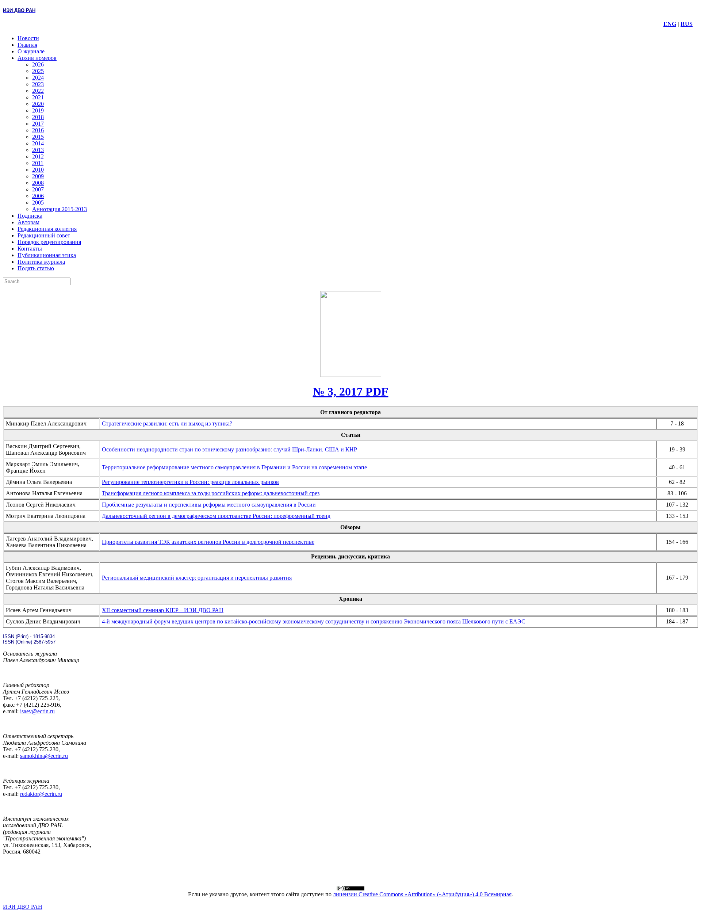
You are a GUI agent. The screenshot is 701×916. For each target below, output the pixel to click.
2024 (38, 78)
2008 (38, 183)
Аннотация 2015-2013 (59, 209)
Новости (28, 38)
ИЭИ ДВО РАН (22, 907)
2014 (38, 143)
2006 (38, 196)
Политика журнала (41, 262)
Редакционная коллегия (47, 229)
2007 (38, 189)
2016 (38, 130)
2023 (38, 84)
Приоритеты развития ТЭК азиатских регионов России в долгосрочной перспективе (208, 542)
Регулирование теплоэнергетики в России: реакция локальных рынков (190, 482)
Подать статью (36, 268)
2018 (38, 117)
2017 (38, 124)
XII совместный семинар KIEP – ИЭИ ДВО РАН (162, 610)
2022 (38, 91)
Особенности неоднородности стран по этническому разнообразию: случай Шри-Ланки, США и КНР (229, 449)
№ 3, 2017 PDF (350, 391)
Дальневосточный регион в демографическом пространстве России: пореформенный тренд (216, 516)
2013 (38, 150)
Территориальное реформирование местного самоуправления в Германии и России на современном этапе (234, 467)
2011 (37, 163)
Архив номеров (37, 58)
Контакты (30, 248)
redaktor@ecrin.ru (41, 794)
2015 (38, 137)
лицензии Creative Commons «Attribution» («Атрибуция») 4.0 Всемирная (422, 894)
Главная (27, 45)
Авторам (28, 222)
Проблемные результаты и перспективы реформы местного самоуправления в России (209, 504)
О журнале (31, 51)
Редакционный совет (44, 235)
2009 (38, 176)
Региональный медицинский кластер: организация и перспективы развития (197, 578)
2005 (38, 202)
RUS (687, 24)
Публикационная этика (47, 255)
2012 (38, 156)
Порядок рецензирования (49, 242)
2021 (38, 97)
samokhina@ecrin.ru (44, 756)
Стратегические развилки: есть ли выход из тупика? (167, 423)
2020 (38, 104)
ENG (669, 24)
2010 (38, 170)
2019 (38, 110)
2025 (38, 71)
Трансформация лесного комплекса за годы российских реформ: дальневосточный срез (210, 493)
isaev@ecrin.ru (37, 711)
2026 (38, 64)
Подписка (30, 216)
